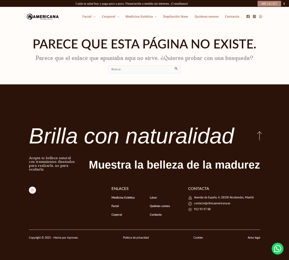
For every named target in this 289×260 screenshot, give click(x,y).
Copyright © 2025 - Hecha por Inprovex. (53, 237)
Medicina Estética (139, 16)
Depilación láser (175, 16)
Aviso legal (254, 237)
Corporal (108, 16)
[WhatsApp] (260, 16)
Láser (153, 197)
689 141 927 (269, 3)
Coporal (116, 214)
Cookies (198, 237)
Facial (87, 16)
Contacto (232, 16)
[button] (94, 16)
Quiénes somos (207, 16)
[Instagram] (254, 16)
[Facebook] (248, 16)
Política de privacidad (136, 237)
